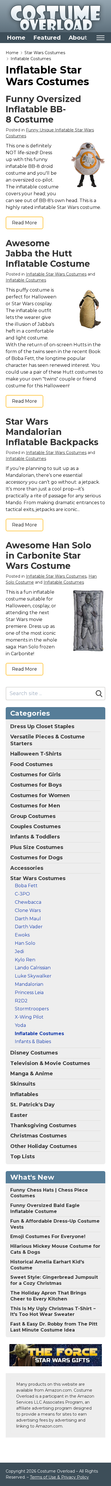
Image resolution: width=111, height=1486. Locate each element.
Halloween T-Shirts (35, 754)
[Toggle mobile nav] (100, 38)
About (78, 37)
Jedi (19, 951)
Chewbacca (28, 902)
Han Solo (25, 943)
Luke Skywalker (33, 976)
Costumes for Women (40, 795)
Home (16, 37)
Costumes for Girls (35, 775)
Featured (47, 37)
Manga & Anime (31, 1073)
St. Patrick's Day (32, 1105)
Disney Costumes (34, 1053)
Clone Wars (28, 910)
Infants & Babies (33, 1041)
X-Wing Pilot (29, 1017)
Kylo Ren (25, 959)
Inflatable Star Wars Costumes (56, 274)
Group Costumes (33, 816)
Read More (24, 222)
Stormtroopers (32, 1008)
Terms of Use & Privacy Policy (59, 1477)
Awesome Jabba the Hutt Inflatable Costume (48, 253)
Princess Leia (29, 992)
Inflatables (24, 1094)
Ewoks (22, 935)
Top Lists (22, 1156)
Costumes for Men (35, 806)
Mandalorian (29, 984)
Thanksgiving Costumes (43, 1125)
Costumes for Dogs (36, 857)
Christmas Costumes (38, 1136)
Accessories (26, 868)
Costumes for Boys (36, 785)
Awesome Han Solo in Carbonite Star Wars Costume (48, 555)
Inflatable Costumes (31, 58)
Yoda (20, 1025)
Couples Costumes (35, 826)
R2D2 (21, 1000)
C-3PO (22, 894)
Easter (19, 1115)
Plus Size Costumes (36, 847)
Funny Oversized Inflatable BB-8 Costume (43, 109)
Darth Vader (29, 926)
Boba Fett (26, 885)
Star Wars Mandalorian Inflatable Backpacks (52, 431)
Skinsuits (22, 1084)
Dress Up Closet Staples (42, 726)
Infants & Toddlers (35, 837)
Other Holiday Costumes (43, 1146)
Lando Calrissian (33, 967)
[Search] (99, 693)
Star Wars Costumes (44, 52)
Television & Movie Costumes (50, 1063)
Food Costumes (31, 764)
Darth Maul (28, 918)
